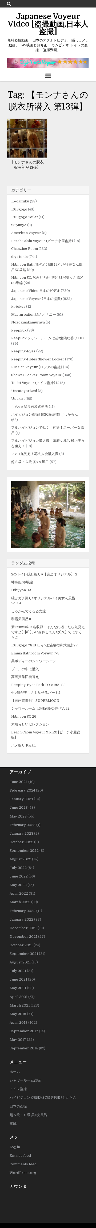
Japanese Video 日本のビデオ (35, 291)
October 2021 (21, 945)
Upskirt (18, 399)
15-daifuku (20, 201)
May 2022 (18, 885)
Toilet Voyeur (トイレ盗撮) (33, 383)
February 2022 (22, 911)
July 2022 (18, 868)
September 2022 (24, 851)
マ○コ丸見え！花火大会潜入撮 (34, 454)
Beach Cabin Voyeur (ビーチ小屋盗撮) (42, 241)
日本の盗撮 (18, 1106)
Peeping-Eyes (23, 351)
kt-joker (18, 306)
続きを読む (28, 141)
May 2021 (18, 988)
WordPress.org (23, 1173)
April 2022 (19, 893)
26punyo (18, 225)
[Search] (9, 3)
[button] (48, 514)
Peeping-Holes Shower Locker (37, 359)
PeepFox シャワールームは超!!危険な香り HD (47, 338)
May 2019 (18, 1014)
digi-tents (19, 257)
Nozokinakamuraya (28, 322)
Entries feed (20, 1156)
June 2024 (18, 782)
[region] (48, 514)
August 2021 (20, 962)
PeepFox (18, 330)
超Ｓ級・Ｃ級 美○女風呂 (30, 462)
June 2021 (18, 979)
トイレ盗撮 (18, 1089)
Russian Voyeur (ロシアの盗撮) (36, 367)
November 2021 (23, 937)
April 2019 (18, 1022)
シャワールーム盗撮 (25, 1080)
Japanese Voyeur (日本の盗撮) (36, 299)
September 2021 (24, 954)
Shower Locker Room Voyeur (36, 375)
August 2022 (20, 859)
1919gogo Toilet (24, 217)
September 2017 (24, 1031)
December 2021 (23, 928)
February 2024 (22, 790)
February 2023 (22, 825)
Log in (15, 1147)
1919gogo (19, 209)
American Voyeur (26, 233)
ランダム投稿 (23, 563)
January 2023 (21, 833)
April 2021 (18, 997)
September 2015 (24, 1048)
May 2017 (18, 1040)
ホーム (15, 1072)
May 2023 (18, 816)
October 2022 (21, 842)
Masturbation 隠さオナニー (33, 314)
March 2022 (20, 902)
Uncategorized (24, 391)
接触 (13, 1123)
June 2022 (19, 876)
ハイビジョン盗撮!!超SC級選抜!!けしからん (44, 414)
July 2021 (18, 971)
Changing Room (24, 249)
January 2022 (21, 919)
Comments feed (23, 1164)
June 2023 (19, 807)
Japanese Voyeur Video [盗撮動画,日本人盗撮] (48, 24)
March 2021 (20, 1005)
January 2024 (21, 799)
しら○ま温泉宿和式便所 (29, 407)
